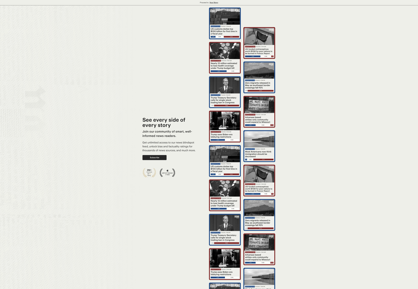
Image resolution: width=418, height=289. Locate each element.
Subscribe (154, 157)
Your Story (213, 3)
